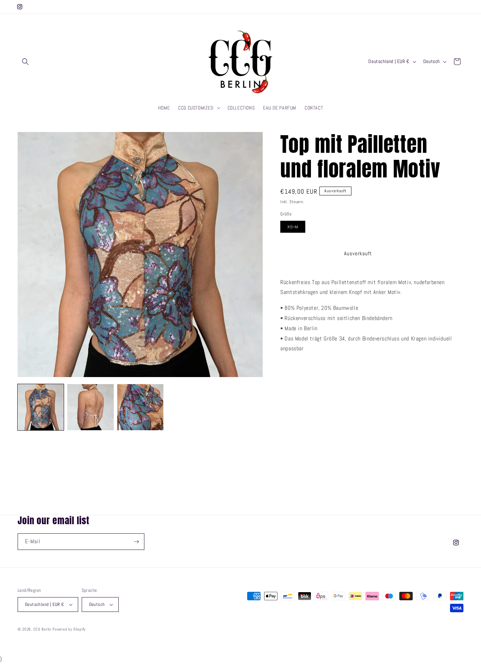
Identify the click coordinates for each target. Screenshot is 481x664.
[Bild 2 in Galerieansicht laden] (90, 407)
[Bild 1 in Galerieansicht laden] (41, 407)
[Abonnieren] (136, 541)
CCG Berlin (42, 629)
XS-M (296, 228)
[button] (25, 61)
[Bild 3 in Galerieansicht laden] (140, 407)
